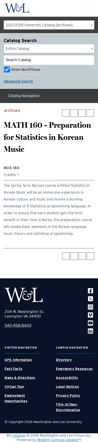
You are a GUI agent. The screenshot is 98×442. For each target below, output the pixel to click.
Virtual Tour (14, 386)
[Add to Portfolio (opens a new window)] (65, 113)
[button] (88, 8)
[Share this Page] (74, 113)
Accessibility (67, 378)
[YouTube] (90, 323)
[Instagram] (90, 307)
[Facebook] (90, 290)
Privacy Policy (68, 395)
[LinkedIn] (90, 331)
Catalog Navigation (24, 96)
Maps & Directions (20, 378)
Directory (64, 360)
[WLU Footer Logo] (24, 294)
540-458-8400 (18, 325)
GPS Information (18, 360)
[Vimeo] (90, 315)
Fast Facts (13, 369)
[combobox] (49, 25)
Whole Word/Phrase (25, 69)
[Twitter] (90, 299)
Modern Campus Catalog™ (59, 440)
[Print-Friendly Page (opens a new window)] (82, 113)
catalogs (19, 435)
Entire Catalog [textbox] (17, 48)
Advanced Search (18, 81)
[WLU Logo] (17, 8)
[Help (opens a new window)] (90, 113)
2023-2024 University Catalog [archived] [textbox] (39, 25)
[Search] (89, 60)
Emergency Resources (74, 369)
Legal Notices (67, 386)
